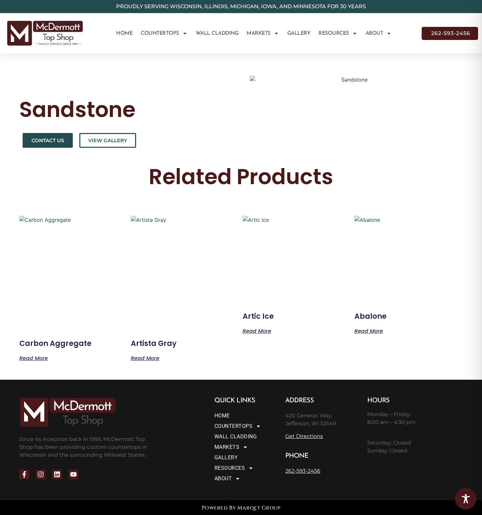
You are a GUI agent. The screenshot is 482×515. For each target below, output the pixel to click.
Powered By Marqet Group (241, 507)
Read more (33, 357)
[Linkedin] (57, 474)
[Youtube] (73, 474)
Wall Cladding (217, 33)
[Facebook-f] (24, 474)
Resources (333, 33)
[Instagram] (41, 474)
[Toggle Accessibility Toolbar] (465, 498)
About (374, 33)
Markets (259, 33)
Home (124, 33)
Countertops (160, 33)
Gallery (299, 33)
